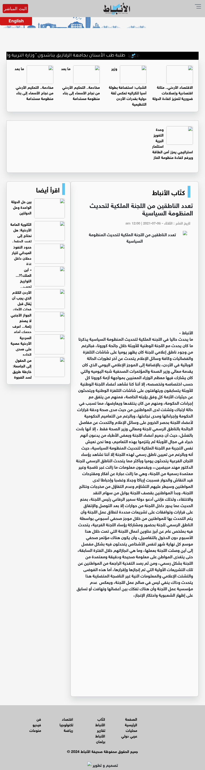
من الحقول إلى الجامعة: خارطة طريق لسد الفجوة (22, 368)
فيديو (37, 724)
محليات (131, 730)
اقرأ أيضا (48, 189)
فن (39, 718)
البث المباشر (15, 8)
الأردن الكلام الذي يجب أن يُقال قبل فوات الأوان (21, 300)
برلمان (100, 741)
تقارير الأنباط (100, 733)
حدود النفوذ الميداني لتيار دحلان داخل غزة (21, 255)
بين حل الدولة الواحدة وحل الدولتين (21, 207)
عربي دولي (129, 735)
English (16, 20)
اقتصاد (67, 718)
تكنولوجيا (66, 724)
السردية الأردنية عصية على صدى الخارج (21, 345)
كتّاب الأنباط (168, 192)
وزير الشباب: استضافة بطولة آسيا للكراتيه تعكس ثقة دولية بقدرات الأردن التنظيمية (128, 86)
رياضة (68, 730)
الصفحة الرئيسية (131, 721)
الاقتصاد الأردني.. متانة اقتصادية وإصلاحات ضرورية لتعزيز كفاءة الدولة (172, 92)
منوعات (35, 730)
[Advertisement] (134, 289)
